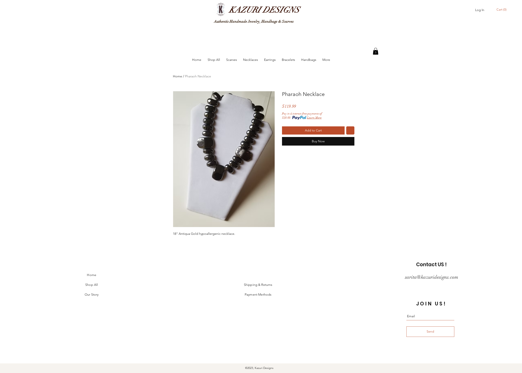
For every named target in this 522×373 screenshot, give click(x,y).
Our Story (91, 294)
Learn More (314, 117)
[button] (502, 9)
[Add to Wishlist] (350, 130)
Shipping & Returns (258, 285)
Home (177, 76)
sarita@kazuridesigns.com (431, 277)
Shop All (91, 285)
